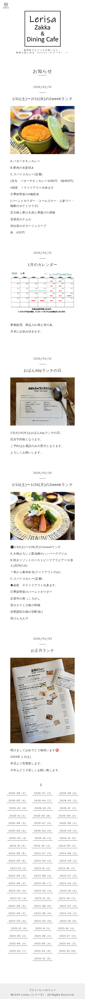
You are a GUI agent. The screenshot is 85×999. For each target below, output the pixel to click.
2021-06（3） (18, 943)
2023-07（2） (69, 875)
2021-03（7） (18, 950)
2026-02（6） (18, 808)
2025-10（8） (43, 815)
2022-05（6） (43, 913)
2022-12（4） (19, 898)
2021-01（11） (68, 950)
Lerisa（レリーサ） (33, 994)
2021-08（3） (43, 935)
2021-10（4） (67, 928)
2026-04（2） (43, 800)
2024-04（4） (43, 860)
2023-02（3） (43, 890)
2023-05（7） (43, 883)
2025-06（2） (68, 823)
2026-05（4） (17, 800)
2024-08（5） (17, 853)
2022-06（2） (17, 913)
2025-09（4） (68, 815)
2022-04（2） (69, 913)
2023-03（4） (18, 890)
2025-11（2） (18, 815)
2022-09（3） (17, 905)
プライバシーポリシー (42, 990)
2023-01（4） (69, 890)
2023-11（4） (43, 868)
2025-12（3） (69, 808)
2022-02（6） (43, 920)
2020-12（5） (43, 958)
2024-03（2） (69, 860)
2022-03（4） (18, 920)
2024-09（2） (68, 845)
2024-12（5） (69, 838)
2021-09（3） (18, 935)
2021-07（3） (68, 935)
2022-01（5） (69, 920)
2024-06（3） (68, 853)
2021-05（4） (43, 943)
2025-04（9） (43, 830)
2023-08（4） (43, 875)
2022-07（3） (69, 905)
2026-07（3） (43, 793)
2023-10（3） (67, 868)
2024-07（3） (43, 853)
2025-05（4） (17, 830)
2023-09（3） (17, 875)
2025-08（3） (17, 823)
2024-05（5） (17, 860)
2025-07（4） (43, 823)
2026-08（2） (17, 793)
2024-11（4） (18, 845)
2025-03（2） (69, 830)
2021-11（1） (43, 928)
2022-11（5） (43, 898)
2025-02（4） (18, 838)
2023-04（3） (68, 883)
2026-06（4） (68, 793)
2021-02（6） (43, 950)
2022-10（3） (68, 898)
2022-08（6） (43, 905)
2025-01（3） (44, 838)
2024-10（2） (43, 845)
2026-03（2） (69, 800)
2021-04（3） (68, 943)
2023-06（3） (17, 883)
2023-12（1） (18, 868)
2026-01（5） (44, 808)
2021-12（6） (19, 928)
